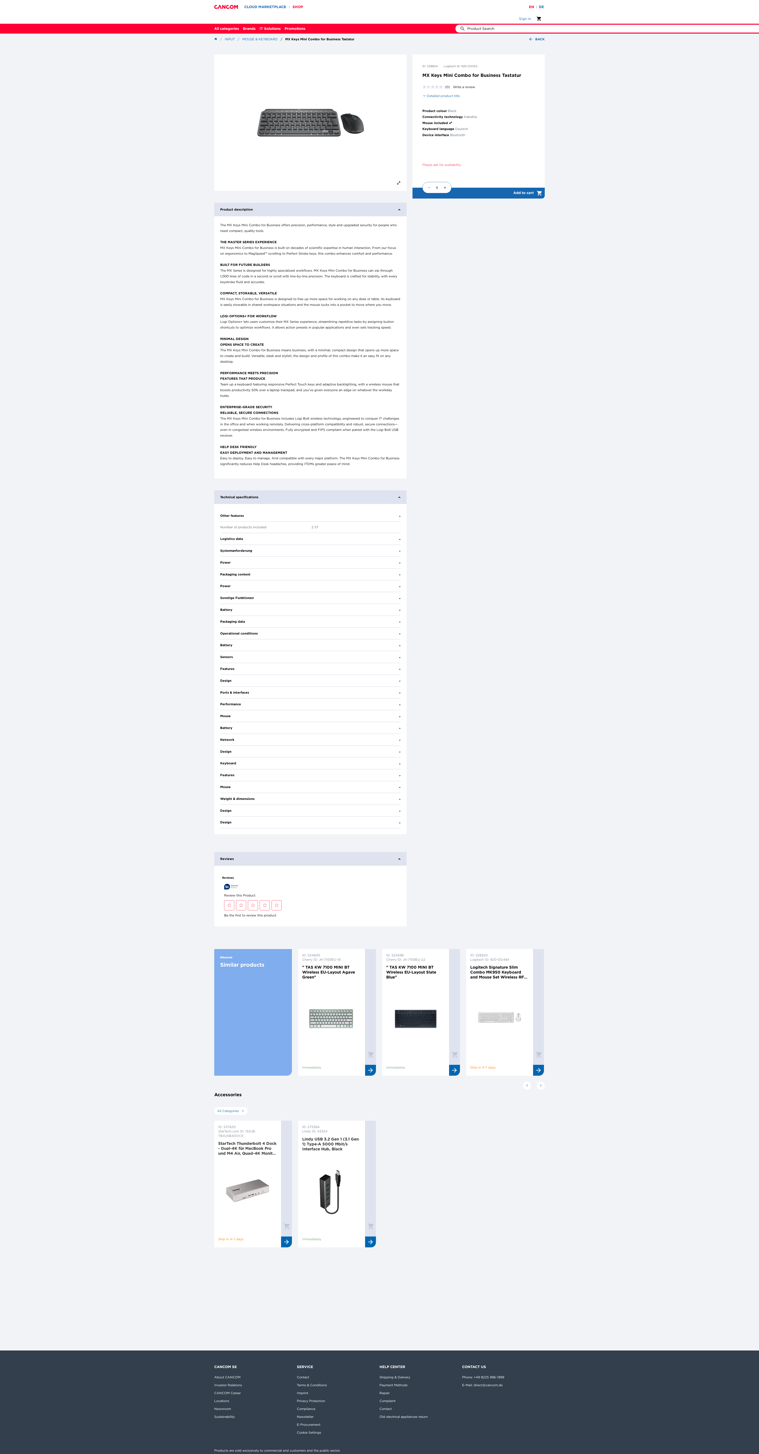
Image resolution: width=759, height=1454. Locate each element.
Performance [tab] (230, 704)
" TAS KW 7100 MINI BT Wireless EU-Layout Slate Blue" (411, 972)
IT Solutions (270, 28)
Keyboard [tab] (228, 763)
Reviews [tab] (227, 859)
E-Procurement (308, 1425)
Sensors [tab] (226, 657)
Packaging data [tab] (232, 621)
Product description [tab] (236, 209)
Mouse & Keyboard (260, 39)
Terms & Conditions (312, 1385)
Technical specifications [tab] (239, 497)
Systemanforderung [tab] (236, 551)
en (531, 7)
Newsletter (305, 1417)
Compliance (306, 1409)
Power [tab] (225, 562)
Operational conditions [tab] (239, 633)
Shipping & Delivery (395, 1377)
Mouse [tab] (225, 716)
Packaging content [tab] (235, 574)
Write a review (464, 87)
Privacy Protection (311, 1401)
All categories (226, 28)
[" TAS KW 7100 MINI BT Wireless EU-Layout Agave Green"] (331, 1019)
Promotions (295, 28)
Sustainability (224, 1417)
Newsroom (222, 1409)
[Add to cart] (371, 1055)
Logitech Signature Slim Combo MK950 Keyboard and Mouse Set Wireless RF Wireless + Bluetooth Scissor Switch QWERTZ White (498, 972)
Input (230, 39)
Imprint (302, 1393)
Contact (303, 1377)
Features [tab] (227, 669)
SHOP (298, 7)
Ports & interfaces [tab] (234, 692)
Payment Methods (394, 1385)
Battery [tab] (226, 610)
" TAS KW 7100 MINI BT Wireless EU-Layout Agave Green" (328, 972)
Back (540, 39)
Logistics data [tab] (231, 539)
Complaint (388, 1401)
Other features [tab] (232, 516)
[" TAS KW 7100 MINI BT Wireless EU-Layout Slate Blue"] (415, 1019)
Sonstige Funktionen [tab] (237, 598)
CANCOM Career (227, 1393)
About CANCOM (227, 1377)
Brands (249, 28)
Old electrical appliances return (404, 1417)
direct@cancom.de (488, 1385)
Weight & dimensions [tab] (237, 799)
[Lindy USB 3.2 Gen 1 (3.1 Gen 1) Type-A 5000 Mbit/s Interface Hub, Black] (331, 1190)
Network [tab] (227, 740)
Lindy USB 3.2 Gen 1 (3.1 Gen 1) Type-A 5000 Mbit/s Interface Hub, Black (330, 1144)
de (541, 7)
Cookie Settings (309, 1432)
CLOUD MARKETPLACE (265, 7)
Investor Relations (228, 1385)
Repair (385, 1393)
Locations (221, 1401)
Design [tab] (225, 681)
